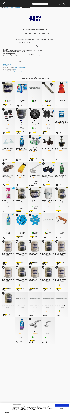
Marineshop (7, 7)
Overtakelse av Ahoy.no (26, 7)
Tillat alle (62, 405)
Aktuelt (12, 7)
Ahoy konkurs (16, 69)
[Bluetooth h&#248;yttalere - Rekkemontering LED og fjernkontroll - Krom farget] (35, 141)
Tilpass (61, 408)
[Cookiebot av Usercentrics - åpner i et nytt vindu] (6, 412)
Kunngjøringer (17, 7)
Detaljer (13, 412)
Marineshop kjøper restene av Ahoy (19, 67)
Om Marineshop (5, 65)
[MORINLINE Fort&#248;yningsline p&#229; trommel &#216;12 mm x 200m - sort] (22, 114)
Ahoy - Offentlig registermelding (17, 71)
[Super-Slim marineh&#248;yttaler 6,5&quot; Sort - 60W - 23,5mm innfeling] (35, 114)
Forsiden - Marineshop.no (7, 64)
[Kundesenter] (59, 4)
